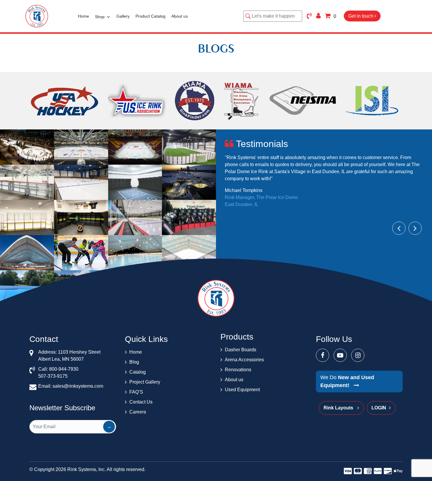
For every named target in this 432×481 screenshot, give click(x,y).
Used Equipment (242, 389)
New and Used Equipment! (347, 381)
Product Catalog (150, 16)
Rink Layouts (339, 407)
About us (179, 16)
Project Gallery (144, 381)
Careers (137, 411)
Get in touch (361, 15)
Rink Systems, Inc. (86, 469)
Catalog (137, 371)
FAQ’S (136, 391)
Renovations (238, 369)
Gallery (123, 16)
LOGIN (378, 407)
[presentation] (399, 228)
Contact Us (141, 401)
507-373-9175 (53, 376)
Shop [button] (100, 16)
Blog (134, 362)
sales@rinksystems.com (78, 386)
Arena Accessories (244, 359)
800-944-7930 (63, 369)
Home (83, 16)
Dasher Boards (240, 349)
